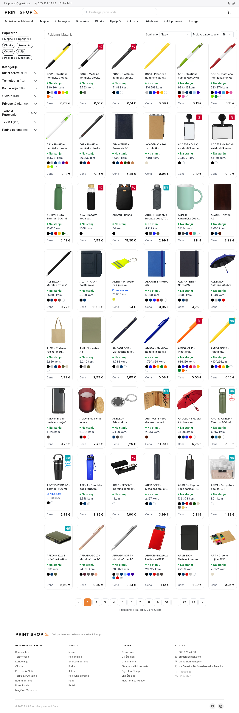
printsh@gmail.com (190, 656)
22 (184, 602)
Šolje (21, 51)
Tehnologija (22, 656)
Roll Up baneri (173, 21)
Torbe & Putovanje (26, 675)
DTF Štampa (129, 661)
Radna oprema (23, 680)
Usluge (193, 21)
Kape (72, 680)
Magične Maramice (26, 690)
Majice (44, 21)
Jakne (72, 671)
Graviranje (128, 651)
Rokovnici (133, 21)
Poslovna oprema (79, 675)
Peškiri (8, 57)
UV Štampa (128, 656)
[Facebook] (229, 3)
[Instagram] (233, 3)
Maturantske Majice (133, 680)
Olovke (99, 21)
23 (193, 602)
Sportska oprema (79, 661)
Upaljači (115, 21)
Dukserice (82, 21)
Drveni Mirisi (22, 685)
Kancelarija (21, 661)
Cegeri (8, 51)
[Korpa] (229, 12)
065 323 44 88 (187, 651)
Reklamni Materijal (21, 21)
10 (166, 602)
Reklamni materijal (28, 645)
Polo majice (62, 21)
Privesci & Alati (24, 671)
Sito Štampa (129, 675)
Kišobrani (151, 21)
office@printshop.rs (190, 661)
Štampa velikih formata (135, 666)
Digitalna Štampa (131, 671)
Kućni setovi (22, 651)
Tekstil (74, 645)
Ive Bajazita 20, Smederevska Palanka (201, 666)
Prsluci (72, 666)
